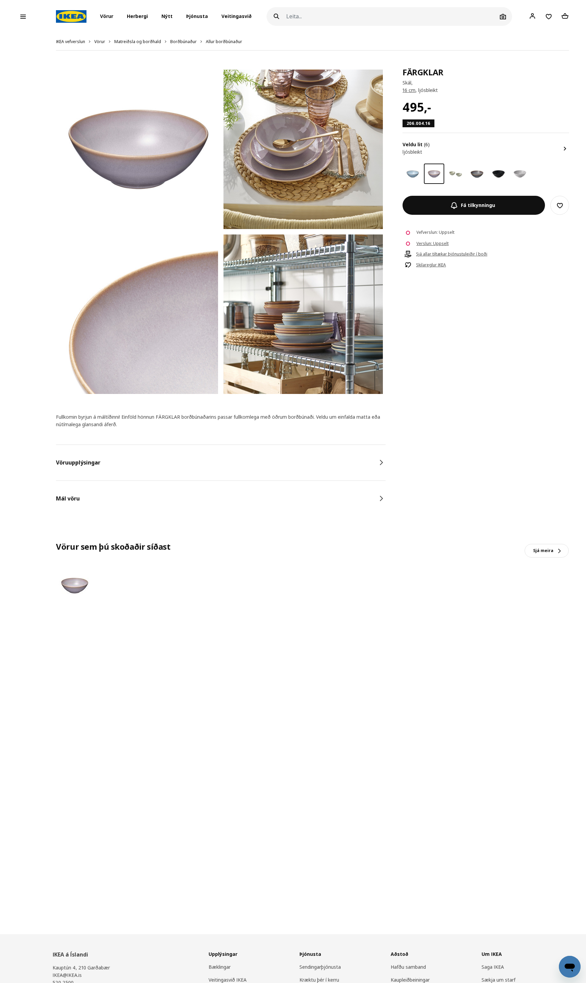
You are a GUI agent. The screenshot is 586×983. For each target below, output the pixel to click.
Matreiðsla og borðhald (137, 41)
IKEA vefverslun (70, 41)
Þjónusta (197, 16)
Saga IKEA (493, 967)
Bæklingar (220, 967)
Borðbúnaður (183, 41)
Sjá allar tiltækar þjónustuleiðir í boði (451, 254)
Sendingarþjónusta (320, 967)
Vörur (99, 41)
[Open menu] (23, 16)
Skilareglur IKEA (431, 265)
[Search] (276, 16)
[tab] (221, 462)
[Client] (532, 16)
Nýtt (167, 16)
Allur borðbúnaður (224, 41)
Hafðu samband (408, 967)
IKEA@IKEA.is (67, 975)
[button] (108, 16)
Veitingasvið (236, 16)
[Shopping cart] (565, 16)
